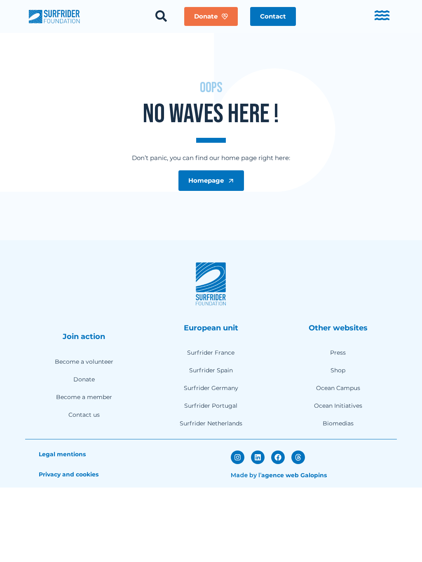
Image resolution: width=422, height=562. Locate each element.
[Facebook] (278, 457)
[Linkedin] (258, 457)
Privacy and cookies (68, 474)
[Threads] (298, 457)
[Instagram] (237, 457)
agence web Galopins (294, 475)
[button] (273, 16)
